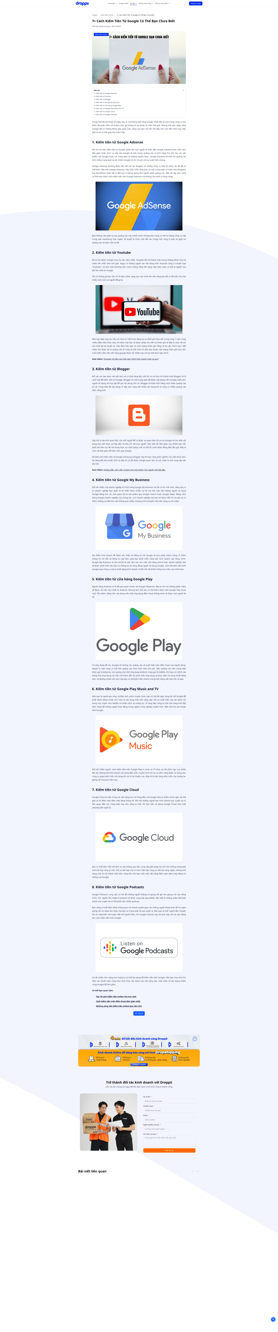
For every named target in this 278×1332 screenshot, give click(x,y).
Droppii (95, 15)
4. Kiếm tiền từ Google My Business (107, 102)
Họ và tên (147, 1097)
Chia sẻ (140, 1013)
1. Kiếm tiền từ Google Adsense (105, 93)
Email (146, 1115)
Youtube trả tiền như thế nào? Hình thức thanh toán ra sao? (131, 359)
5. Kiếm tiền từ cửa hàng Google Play (107, 105)
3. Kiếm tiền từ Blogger (102, 99)
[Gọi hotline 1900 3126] (273, 1319)
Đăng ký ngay (196, 3)
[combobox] (156, 1129)
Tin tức (132, 3)
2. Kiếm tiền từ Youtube (102, 96)
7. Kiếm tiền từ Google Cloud (104, 111)
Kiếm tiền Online (107, 15)
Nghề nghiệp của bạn (152, 1125)
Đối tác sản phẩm (161, 3)
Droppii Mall (123, 3)
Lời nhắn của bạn (150, 1134)
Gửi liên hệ (169, 1150)
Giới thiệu (111, 3)
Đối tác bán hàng (145, 3)
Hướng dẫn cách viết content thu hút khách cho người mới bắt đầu (134, 470)
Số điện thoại (149, 1106)
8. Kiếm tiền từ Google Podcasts (105, 114)
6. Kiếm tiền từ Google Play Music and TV (109, 108)
